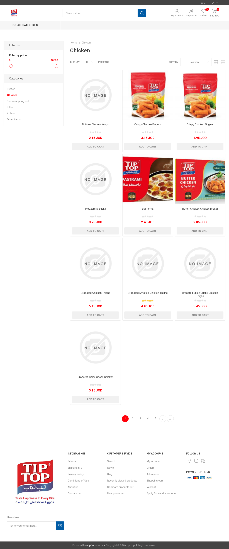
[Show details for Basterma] (148, 179)
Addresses (153, 474)
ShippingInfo (75, 467)
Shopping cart (155, 480)
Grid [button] (216, 62)
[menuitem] (86, 461)
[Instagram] (196, 460)
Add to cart (95, 146)
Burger (11, 89)
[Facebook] (190, 460)
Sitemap (72, 461)
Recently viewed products (122, 480)
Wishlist (151, 487)
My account (177, 15)
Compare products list (120, 487)
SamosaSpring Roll (18, 101)
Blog (109, 474)
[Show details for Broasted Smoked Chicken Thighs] (148, 263)
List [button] (222, 62)
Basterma (148, 208)
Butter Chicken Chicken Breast (200, 208)
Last (170, 418)
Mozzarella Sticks (95, 208)
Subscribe (60, 525)
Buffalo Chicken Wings (95, 124)
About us (73, 487)
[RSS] (203, 460)
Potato (11, 113)
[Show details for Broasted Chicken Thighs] (95, 263)
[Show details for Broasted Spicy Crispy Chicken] (95, 347)
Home (74, 42)
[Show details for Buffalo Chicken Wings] (95, 95)
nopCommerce (94, 545)
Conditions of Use (78, 480)
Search (142, 13)
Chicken (12, 95)
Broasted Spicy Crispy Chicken (95, 377)
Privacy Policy (76, 474)
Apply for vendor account (162, 493)
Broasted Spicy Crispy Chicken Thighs (200, 294)
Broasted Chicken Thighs (95, 292)
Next (162, 418)
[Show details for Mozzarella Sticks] (95, 179)
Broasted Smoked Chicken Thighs (148, 292)
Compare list (191, 15)
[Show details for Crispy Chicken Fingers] (148, 95)
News (110, 467)
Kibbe (10, 107)
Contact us (74, 493)
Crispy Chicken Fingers (147, 124)
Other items (14, 119)
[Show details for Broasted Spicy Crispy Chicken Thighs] (200, 263)
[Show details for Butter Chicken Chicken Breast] (200, 179)
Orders (151, 467)
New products (115, 493)
